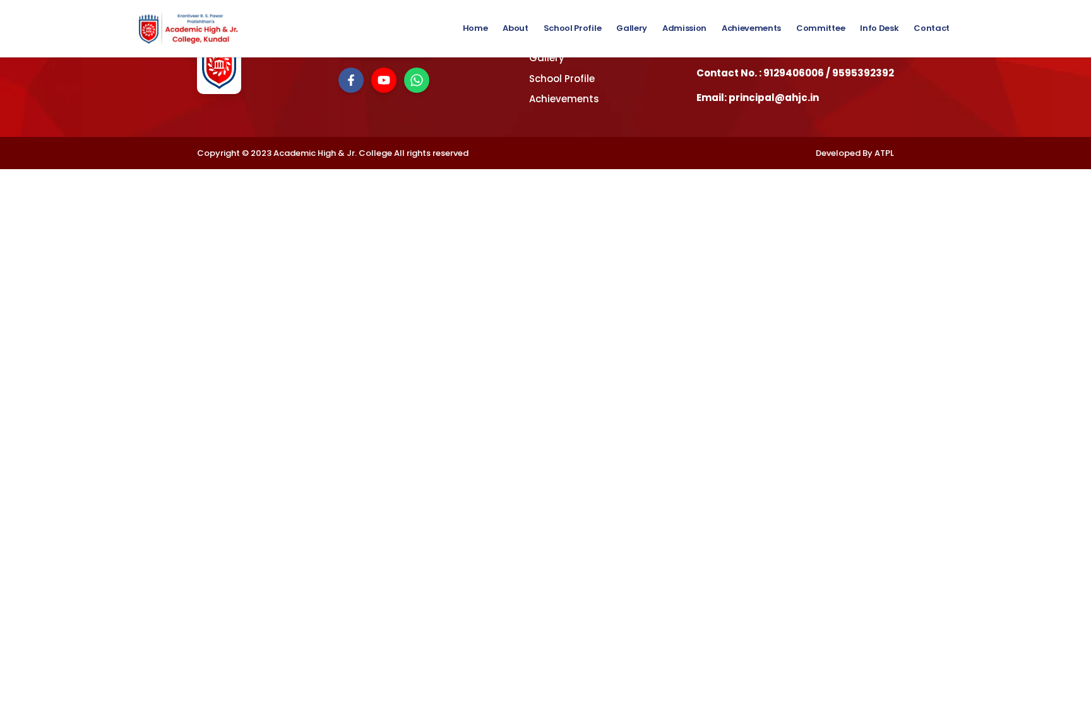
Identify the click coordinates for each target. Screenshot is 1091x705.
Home (475, 28)
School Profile (572, 28)
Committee (820, 28)
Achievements (751, 28)
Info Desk (879, 28)
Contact (932, 28)
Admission (684, 28)
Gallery (631, 28)
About (515, 28)
